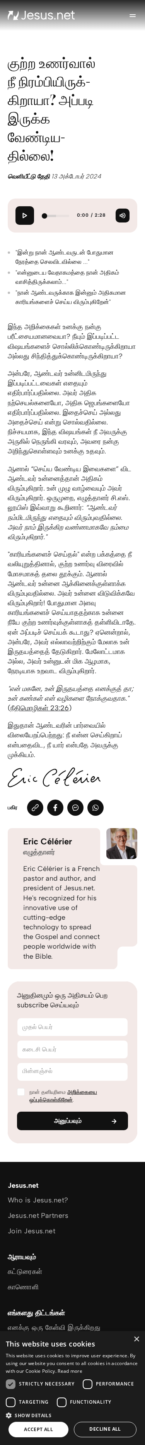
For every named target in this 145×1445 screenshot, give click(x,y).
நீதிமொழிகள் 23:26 (39, 708)
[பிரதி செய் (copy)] (35, 808)
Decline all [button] (105, 1429)
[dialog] (72, 1388)
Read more (70, 1371)
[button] (72, 1415)
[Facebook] (55, 808)
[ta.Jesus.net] (41, 15)
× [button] (136, 1339)
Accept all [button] (38, 1429)
